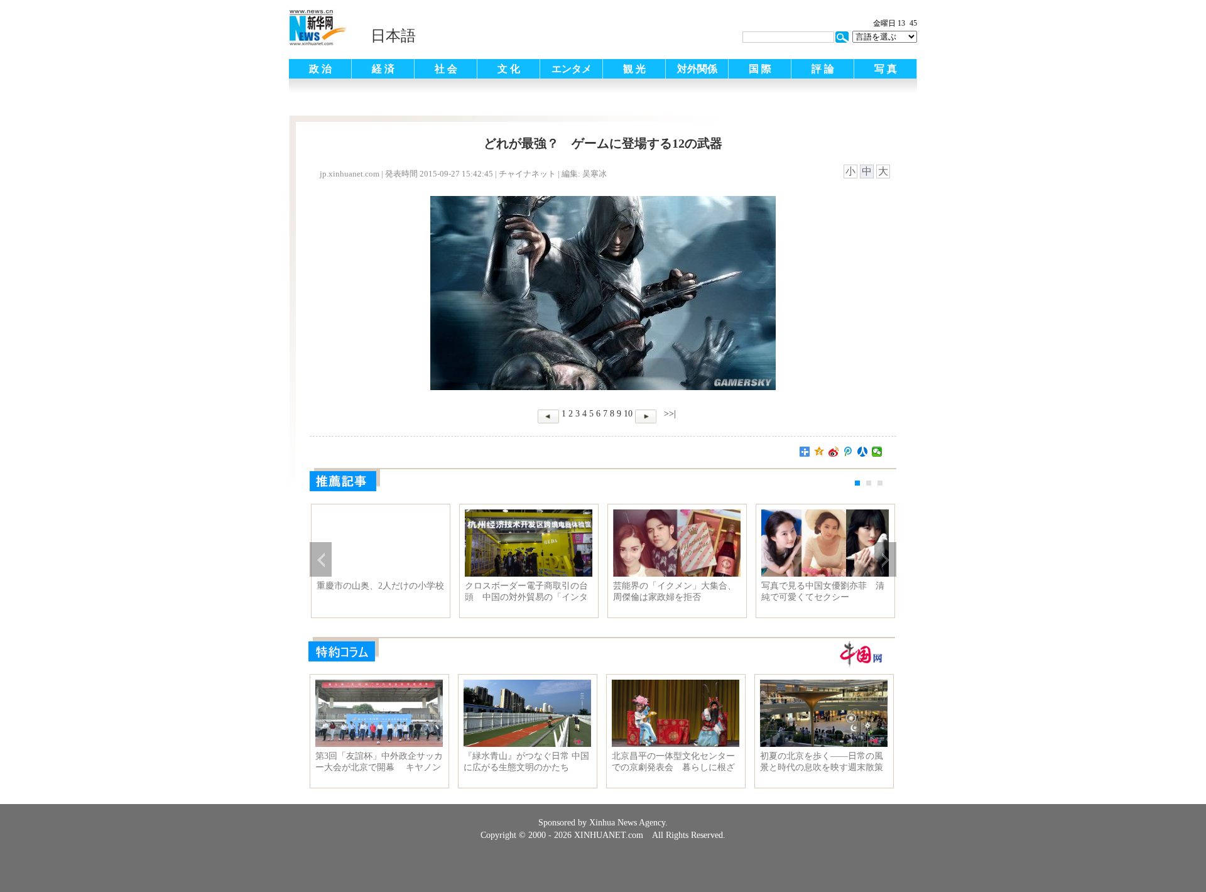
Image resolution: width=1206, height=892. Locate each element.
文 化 (508, 68)
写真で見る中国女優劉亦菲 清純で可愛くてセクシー (822, 591)
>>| (668, 413)
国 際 (760, 68)
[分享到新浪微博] (833, 452)
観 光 (634, 68)
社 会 (446, 68)
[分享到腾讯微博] (848, 452)
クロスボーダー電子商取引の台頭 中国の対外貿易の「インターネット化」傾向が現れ (526, 591)
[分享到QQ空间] (819, 452)
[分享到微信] (877, 452)
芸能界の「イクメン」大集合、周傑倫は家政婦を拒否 (674, 591)
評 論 (823, 68)
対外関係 (697, 68)
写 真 (885, 68)
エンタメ (571, 68)
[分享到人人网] (862, 452)
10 (628, 413)
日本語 (393, 36)
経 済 (383, 68)
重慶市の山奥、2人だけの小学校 (380, 585)
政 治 (320, 68)
